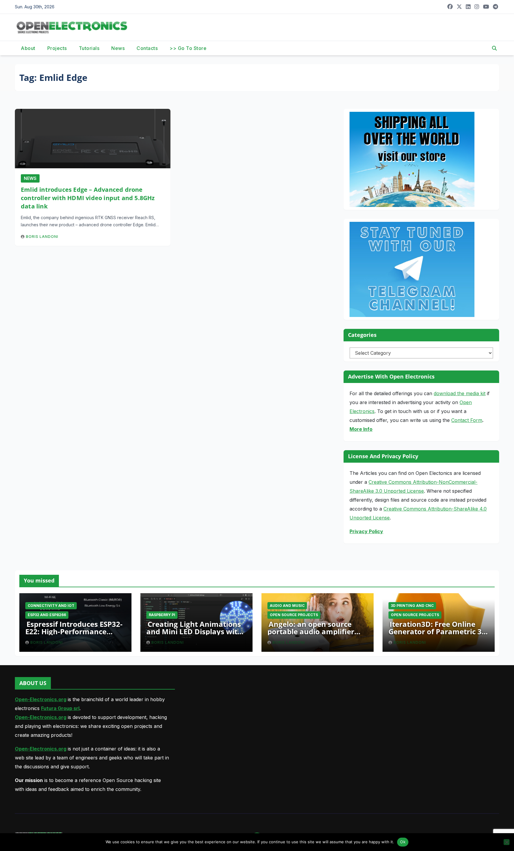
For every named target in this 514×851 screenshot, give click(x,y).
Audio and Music (287, 605)
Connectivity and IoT (51, 605)
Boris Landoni (42, 236)
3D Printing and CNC (412, 605)
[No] (507, 842)
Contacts (147, 48)
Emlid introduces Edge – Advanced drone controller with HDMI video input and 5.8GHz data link (88, 198)
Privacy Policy (366, 531)
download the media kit (459, 393)
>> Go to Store (188, 48)
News (118, 48)
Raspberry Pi (162, 615)
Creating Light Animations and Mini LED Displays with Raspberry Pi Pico (194, 631)
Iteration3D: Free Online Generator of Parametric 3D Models (437, 631)
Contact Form (466, 420)
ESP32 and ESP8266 (47, 615)
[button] (494, 48)
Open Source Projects (294, 615)
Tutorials (89, 48)
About (28, 48)
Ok (402, 841)
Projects (57, 48)
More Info (361, 429)
